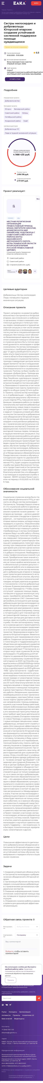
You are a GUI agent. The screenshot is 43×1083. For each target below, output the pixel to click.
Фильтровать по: (7, 927)
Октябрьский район (13, 117)
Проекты (9, 10)
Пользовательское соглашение (20, 1077)
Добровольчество (12, 101)
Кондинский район (13, 121)
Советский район (12, 113)
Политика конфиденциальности (21, 1075)
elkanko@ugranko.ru (9, 1032)
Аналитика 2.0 (28, 1015)
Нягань (25, 113)
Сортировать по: (7, 936)
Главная (4, 10)
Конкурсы (13, 1012)
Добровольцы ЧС (12, 129)
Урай (25, 121)
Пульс (4, 1012)
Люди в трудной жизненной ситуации (20, 133)
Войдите (9, 951)
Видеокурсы (19, 1019)
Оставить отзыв (15, 79)
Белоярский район (22, 109)
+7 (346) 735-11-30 (8, 1029)
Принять (10, 980)
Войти (36, 3)
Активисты (6, 1015)
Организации (25, 1012)
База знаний (7, 1019)
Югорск (8, 109)
